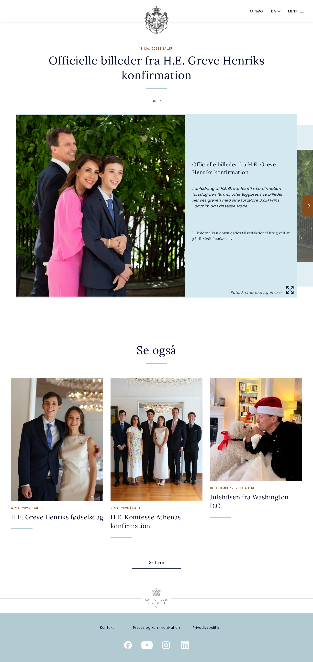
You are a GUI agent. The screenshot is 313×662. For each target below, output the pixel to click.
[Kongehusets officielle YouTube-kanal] (147, 646)
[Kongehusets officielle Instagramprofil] (166, 646)
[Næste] (307, 205)
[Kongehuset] (156, 20)
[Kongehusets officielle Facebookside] (128, 646)
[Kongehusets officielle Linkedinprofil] (185, 646)
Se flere (156, 562)
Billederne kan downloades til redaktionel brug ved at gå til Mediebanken (241, 236)
